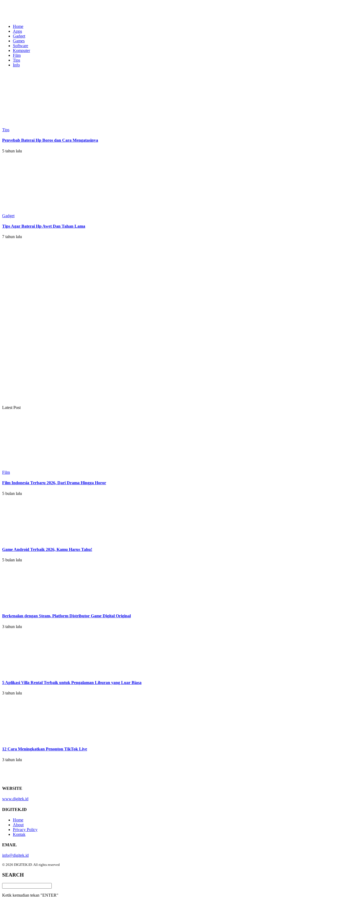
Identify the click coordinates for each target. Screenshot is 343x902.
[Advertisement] (45, 323)
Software (20, 45)
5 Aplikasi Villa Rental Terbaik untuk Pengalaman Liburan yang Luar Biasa (71, 682)
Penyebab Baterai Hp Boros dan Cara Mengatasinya (50, 140)
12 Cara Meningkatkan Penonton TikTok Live (44, 749)
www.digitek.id (15, 798)
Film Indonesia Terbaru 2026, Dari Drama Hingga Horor (54, 482)
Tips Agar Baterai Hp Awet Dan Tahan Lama (43, 226)
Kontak (19, 834)
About (18, 824)
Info (16, 65)
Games (19, 41)
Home (18, 26)
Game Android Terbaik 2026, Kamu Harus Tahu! (47, 549)
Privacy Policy (25, 829)
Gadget (19, 36)
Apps (17, 31)
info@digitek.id (15, 855)
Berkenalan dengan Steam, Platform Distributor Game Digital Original (66, 616)
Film (17, 55)
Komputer (21, 50)
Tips (16, 60)
